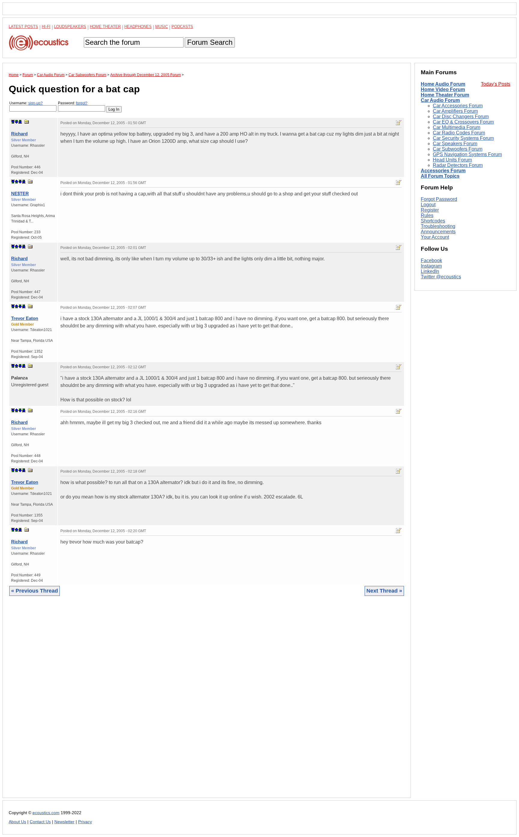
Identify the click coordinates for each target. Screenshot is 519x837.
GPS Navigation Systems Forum (467, 154)
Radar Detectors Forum (458, 165)
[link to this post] (27, 122)
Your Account (435, 237)
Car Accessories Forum (458, 105)
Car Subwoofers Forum (457, 149)
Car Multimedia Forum (456, 127)
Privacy (85, 822)
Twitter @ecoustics (441, 276)
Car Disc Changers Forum (461, 116)
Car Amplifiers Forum (455, 111)
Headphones (138, 26)
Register (430, 210)
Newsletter (64, 822)
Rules (427, 215)
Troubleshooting (438, 226)
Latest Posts (23, 26)
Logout (428, 204)
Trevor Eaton (24, 318)
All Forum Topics (440, 176)
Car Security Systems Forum (463, 138)
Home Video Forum (443, 89)
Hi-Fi (46, 26)
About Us (17, 822)
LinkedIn (430, 271)
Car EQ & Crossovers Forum (463, 121)
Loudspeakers (70, 26)
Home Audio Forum (443, 84)
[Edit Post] (399, 122)
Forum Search (209, 42)
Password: (72, 103)
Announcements (438, 231)
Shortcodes (433, 220)
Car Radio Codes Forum (459, 132)
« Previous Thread (34, 591)
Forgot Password (439, 199)
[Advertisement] (189, 701)
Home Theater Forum (445, 94)
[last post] (20, 122)
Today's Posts (495, 84)
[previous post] (16, 181)
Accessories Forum (443, 170)
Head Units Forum (452, 159)
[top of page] (13, 122)
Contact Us (40, 822)
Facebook (431, 260)
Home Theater (105, 26)
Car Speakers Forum (455, 143)
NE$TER (20, 193)
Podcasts (182, 26)
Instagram (431, 265)
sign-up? (35, 103)
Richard (19, 133)
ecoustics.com (45, 813)
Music (161, 26)
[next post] (16, 122)
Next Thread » (384, 591)
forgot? (81, 103)
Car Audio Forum (440, 100)
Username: (26, 103)
